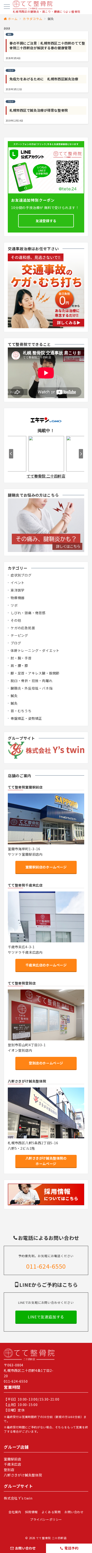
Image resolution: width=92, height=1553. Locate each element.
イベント (18, 582)
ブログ (16, 643)
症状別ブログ (21, 575)
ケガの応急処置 (23, 627)
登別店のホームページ (46, 1063)
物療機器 (18, 597)
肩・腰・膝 (19, 665)
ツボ (14, 605)
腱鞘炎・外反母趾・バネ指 (32, 688)
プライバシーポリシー (46, 1519)
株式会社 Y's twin (18, 1498)
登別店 (9, 1469)
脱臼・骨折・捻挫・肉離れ (32, 680)
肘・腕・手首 (21, 658)
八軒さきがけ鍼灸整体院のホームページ (46, 1161)
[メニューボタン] (7, 6)
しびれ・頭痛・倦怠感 (28, 612)
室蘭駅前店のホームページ (46, 867)
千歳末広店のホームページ (46, 965)
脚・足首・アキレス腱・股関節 (35, 673)
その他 (16, 620)
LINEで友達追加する (46, 1317)
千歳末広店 (12, 1464)
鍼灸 (14, 695)
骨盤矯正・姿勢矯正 (26, 718)
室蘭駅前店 (12, 1459)
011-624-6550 (46, 1266)
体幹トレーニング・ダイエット (35, 650)
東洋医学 (18, 590)
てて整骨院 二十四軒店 (51, 1538)
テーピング (19, 635)
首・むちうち (21, 710)
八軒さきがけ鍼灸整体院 (23, 1475)
